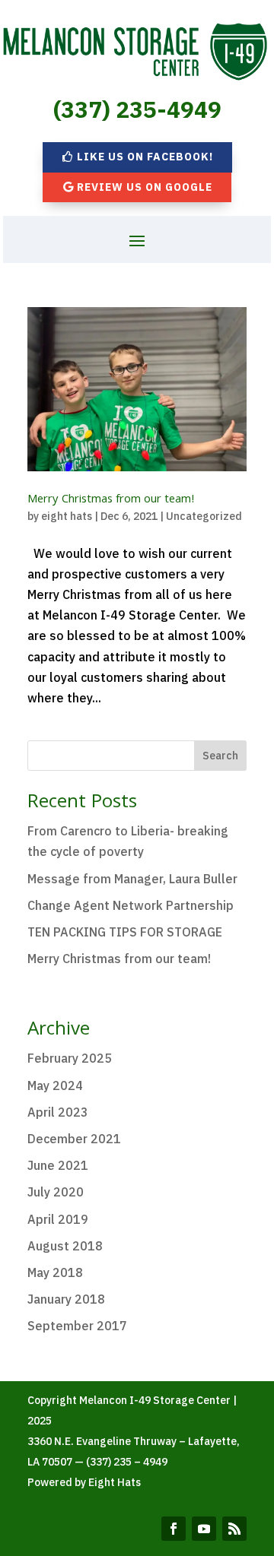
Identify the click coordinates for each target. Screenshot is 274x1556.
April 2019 (57, 1219)
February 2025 (69, 1058)
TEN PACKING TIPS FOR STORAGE (124, 932)
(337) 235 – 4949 (126, 1462)
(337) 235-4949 (137, 109)
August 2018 (65, 1245)
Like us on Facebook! (145, 156)
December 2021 (74, 1138)
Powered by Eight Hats (84, 1482)
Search (220, 755)
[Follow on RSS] (234, 1528)
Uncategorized (204, 516)
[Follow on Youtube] (204, 1528)
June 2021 (57, 1165)
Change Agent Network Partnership (130, 905)
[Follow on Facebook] (173, 1528)
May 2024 (55, 1085)
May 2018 (55, 1272)
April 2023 (57, 1112)
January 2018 (66, 1299)
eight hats (66, 516)
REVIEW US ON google (144, 187)
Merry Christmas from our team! (111, 500)
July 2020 (55, 1191)
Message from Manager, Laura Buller (132, 878)
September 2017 (77, 1325)
